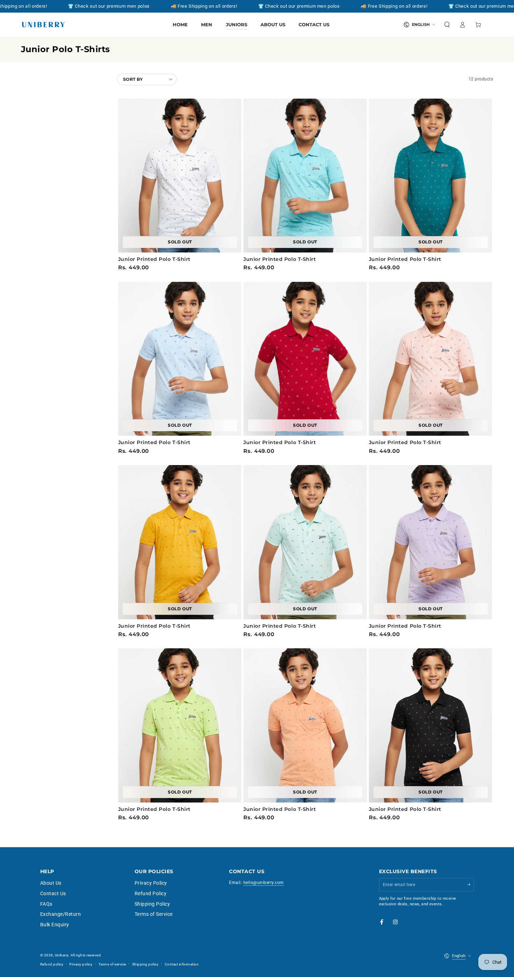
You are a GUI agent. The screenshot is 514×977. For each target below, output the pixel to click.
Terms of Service (154, 914)
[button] (447, 24)
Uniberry (62, 955)
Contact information (182, 964)
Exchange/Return (60, 914)
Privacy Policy (151, 883)
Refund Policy (151, 893)
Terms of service (112, 964)
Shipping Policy (152, 904)
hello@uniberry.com (263, 882)
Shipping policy (145, 964)
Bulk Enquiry (54, 924)
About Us (51, 883)
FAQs (46, 904)
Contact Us (53, 893)
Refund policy (52, 964)
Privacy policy (80, 964)
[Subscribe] (470, 884)
